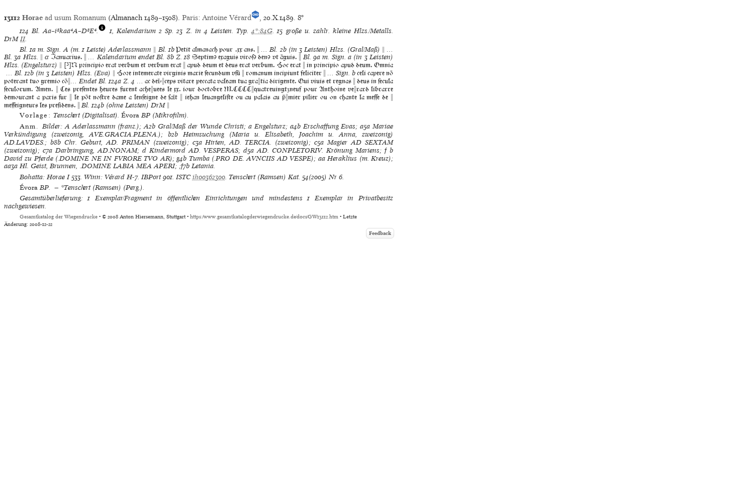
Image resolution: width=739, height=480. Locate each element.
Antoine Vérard (226, 17)
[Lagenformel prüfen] (102, 31)
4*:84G (261, 31)
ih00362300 (209, 177)
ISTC (183, 177)
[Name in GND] (255, 17)
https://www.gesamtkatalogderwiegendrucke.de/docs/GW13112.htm (264, 216)
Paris (190, 17)
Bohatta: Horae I (44, 177)
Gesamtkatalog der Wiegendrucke (59, 216)
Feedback (380, 233)
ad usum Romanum (64, 17)
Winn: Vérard (104, 177)
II (22, 39)
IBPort (151, 177)
